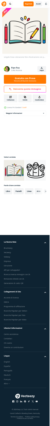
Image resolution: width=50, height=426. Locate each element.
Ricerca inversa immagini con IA (17, 296)
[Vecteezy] (3, 3)
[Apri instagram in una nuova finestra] (16, 423)
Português (8, 392)
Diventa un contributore (13, 369)
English (7, 383)
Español (7, 388)
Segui (42, 70)
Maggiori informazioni (14, 113)
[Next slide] (40, 213)
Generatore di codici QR (13, 305)
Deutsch (7, 396)
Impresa (7, 283)
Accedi (38, 4)
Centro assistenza (11, 356)
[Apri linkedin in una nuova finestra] (20, 423)
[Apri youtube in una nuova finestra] (36, 423)
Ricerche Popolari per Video (15, 341)
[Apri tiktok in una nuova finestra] (28, 423)
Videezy (7, 278)
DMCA (6, 323)
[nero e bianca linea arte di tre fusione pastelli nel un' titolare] (14, 192)
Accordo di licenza (11, 319)
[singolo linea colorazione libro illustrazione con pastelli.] (14, 170)
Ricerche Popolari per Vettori (15, 332)
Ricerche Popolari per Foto (14, 337)
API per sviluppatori (12, 291)
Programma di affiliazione (14, 328)
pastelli (19, 213)
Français (7, 401)
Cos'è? (24, 107)
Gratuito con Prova (25, 79)
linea (29, 213)
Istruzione (8, 287)
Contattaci (8, 360)
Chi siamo (8, 364)
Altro (6, 405)
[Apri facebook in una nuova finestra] (12, 423)
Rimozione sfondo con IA (14, 300)
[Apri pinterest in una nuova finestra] (24, 423)
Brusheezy (8, 269)
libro (8, 213)
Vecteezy (7, 274)
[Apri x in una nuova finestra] (32, 423)
